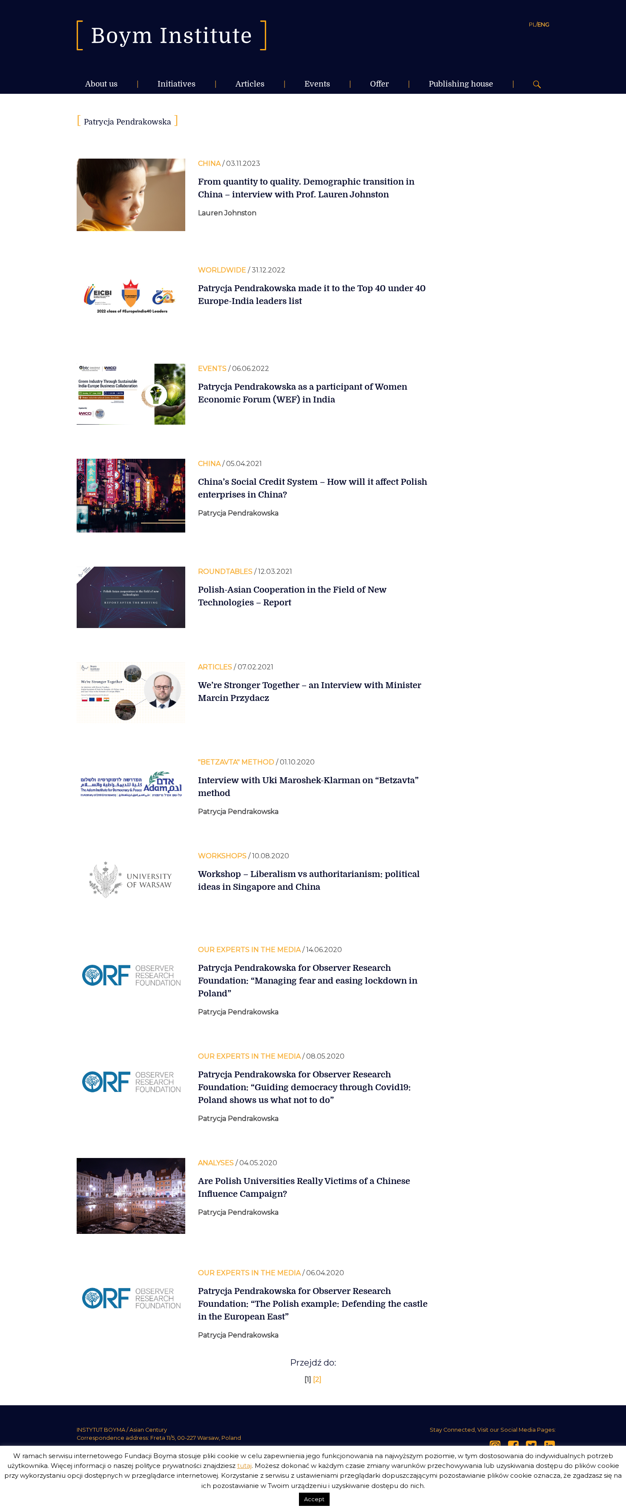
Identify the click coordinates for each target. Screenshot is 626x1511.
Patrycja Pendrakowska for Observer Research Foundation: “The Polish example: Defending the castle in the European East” (313, 1304)
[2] (317, 1379)
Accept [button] (314, 1499)
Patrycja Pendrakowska (238, 513)
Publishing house (461, 84)
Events (317, 84)
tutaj (244, 1466)
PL (532, 24)
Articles (249, 84)
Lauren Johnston (227, 213)
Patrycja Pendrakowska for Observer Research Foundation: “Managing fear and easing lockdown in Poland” (307, 981)
